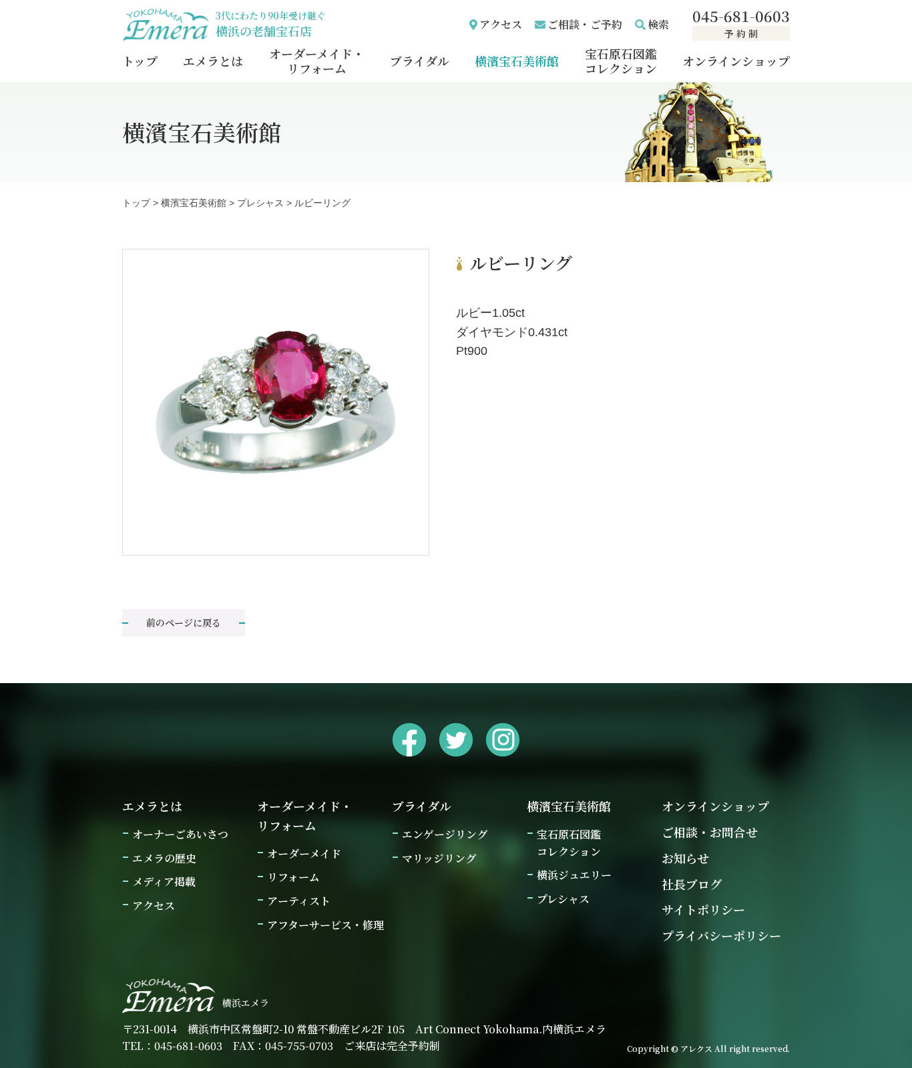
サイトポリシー (703, 909)
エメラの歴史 (164, 858)
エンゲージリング (444, 834)
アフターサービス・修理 (325, 925)
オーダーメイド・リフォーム (317, 61)
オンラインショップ (736, 60)
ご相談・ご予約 (584, 24)
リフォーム (293, 877)
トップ (140, 60)
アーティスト (298, 901)
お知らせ (685, 858)
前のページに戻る (183, 622)
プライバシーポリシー (721, 935)
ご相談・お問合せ (710, 832)
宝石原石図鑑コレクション (621, 61)
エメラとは (213, 60)
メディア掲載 (164, 881)
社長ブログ (692, 884)
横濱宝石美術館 (517, 60)
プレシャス (563, 899)
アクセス (500, 24)
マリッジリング (439, 858)
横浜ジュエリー (574, 875)
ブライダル (419, 60)
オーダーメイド (304, 853)
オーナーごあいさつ (180, 834)
